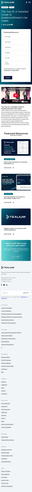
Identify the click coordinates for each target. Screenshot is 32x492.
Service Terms (5, 480)
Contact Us (4, 393)
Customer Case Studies (7, 366)
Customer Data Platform (7, 344)
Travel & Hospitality (6, 427)
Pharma (3, 418)
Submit (8, 77)
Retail (2, 421)
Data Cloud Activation (6, 335)
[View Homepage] (7, 2)
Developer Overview (6, 449)
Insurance (3, 415)
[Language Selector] (26, 2)
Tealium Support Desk (7, 455)
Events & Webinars (6, 363)
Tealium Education (6, 461)
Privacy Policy (15, 70)
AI (1, 347)
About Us (3, 382)
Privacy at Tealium (5, 471)
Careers (3, 390)
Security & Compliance (7, 486)
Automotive (4, 406)
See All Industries (5, 403)
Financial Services (5, 409)
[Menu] (29, 2)
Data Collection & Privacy (7, 320)
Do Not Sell (4, 477)
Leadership (4, 385)
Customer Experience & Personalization (11, 314)
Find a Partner (4, 437)
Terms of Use (7, 70)
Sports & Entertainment (7, 424)
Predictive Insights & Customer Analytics (11, 317)
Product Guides (5, 452)
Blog (2, 372)
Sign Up (25, 293)
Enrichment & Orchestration (8, 338)
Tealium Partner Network (7, 440)
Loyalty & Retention (6, 311)
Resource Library (5, 357)
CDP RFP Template (6, 360)
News (2, 387)
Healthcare (4, 412)
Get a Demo (16, 256)
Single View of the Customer (8, 323)
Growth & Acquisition (6, 308)
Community (4, 369)
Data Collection (5, 341)
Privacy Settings (5, 474)
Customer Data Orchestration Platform (11, 332)
